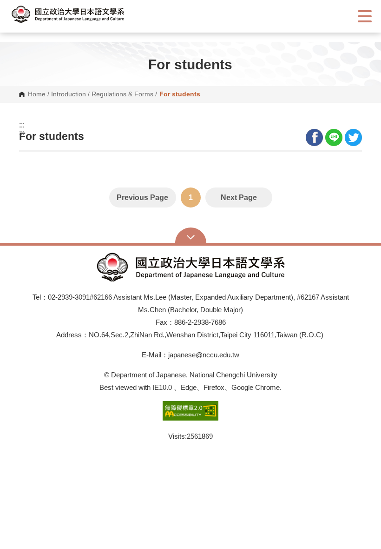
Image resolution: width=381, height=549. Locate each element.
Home (37, 94)
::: (22, 125)
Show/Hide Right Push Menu (365, 16)
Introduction (68, 94)
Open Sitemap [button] (190, 236)
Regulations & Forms (122, 94)
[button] (76, 14)
